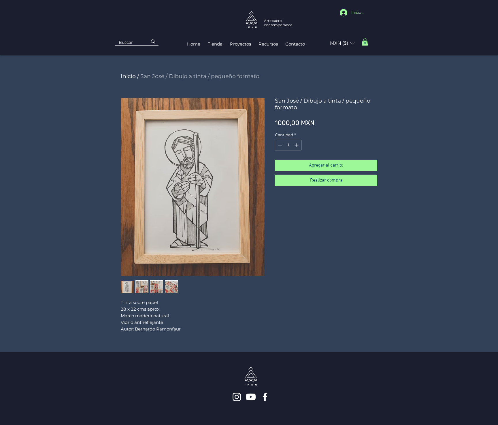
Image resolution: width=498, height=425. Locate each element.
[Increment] (297, 145)
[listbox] (342, 43)
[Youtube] (250, 397)
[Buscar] (153, 41)
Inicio (128, 76)
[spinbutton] (288, 145)
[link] (365, 42)
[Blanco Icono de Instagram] (236, 397)
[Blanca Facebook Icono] (265, 397)
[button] (342, 43)
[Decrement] (279, 145)
